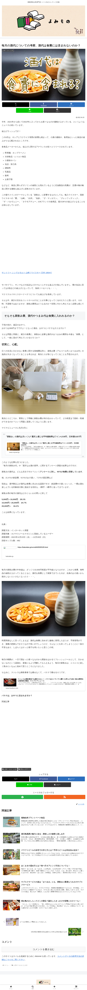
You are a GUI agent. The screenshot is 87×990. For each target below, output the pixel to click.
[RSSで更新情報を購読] (64, 797)
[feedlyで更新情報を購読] (22, 797)
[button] (57, 110)
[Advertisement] (43, 734)
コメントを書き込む (43, 949)
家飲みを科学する (25, 769)
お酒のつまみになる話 (10, 769)
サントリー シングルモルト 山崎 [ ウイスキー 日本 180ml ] (27, 273)
